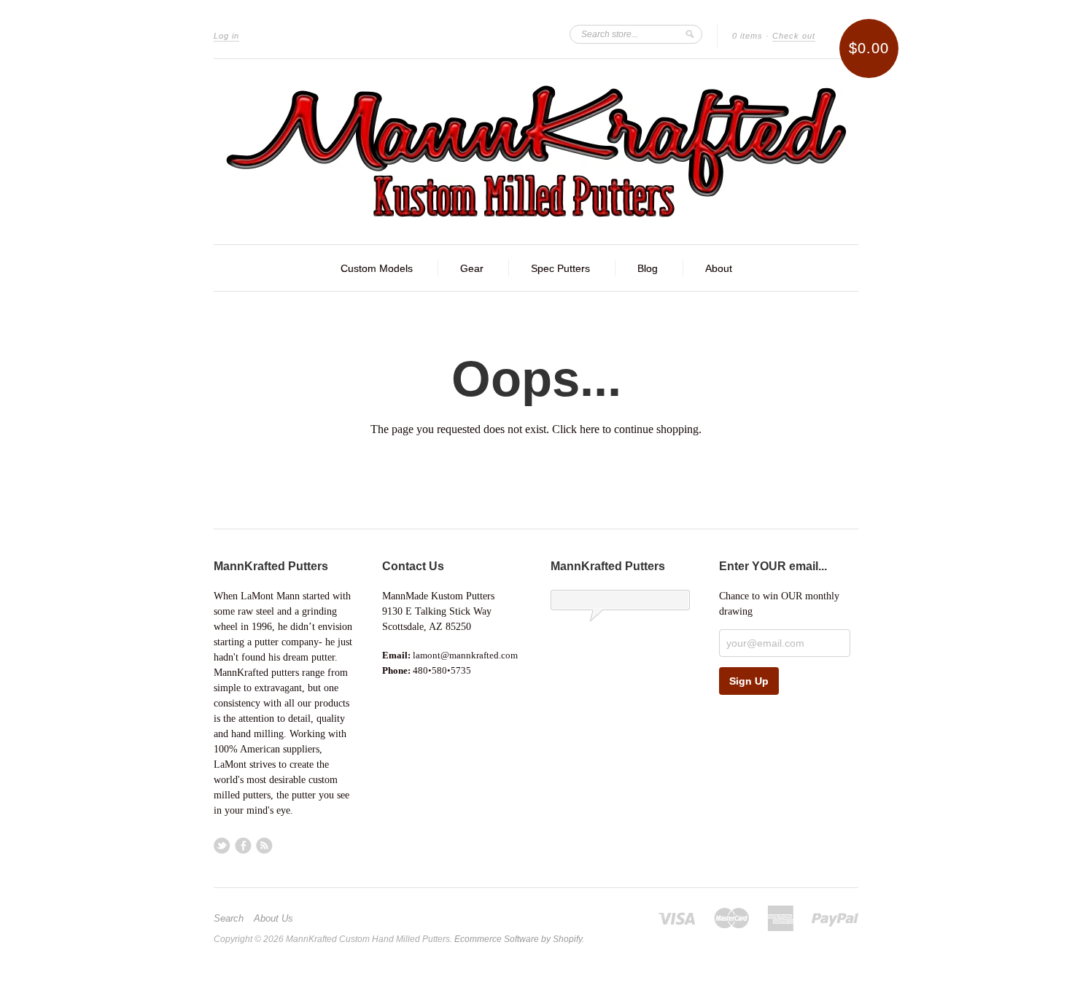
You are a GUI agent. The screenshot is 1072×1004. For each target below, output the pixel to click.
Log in (226, 35)
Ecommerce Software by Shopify (518, 939)
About (718, 268)
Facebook (243, 845)
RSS (264, 845)
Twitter (222, 845)
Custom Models (377, 268)
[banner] (536, 151)
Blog (647, 268)
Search (229, 919)
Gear (471, 268)
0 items (747, 35)
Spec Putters (560, 268)
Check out (793, 35)
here (589, 429)
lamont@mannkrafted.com (465, 655)
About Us (273, 919)
